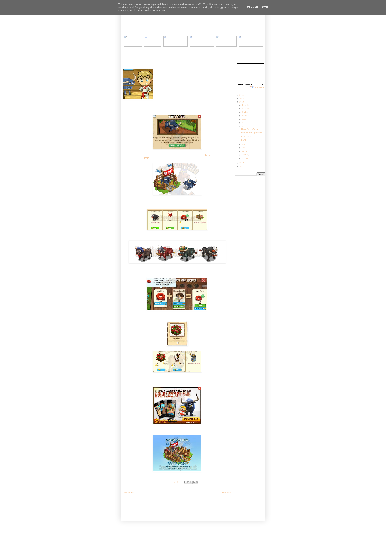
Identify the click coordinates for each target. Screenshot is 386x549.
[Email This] (185, 482)
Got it (264, 7)
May (243, 144)
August (245, 119)
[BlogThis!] (188, 482)
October (245, 112)
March (244, 151)
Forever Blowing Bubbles (251, 133)
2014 (241, 98)
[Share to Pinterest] (196, 482)
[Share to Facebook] (193, 482)
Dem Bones (246, 136)
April (244, 148)
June (244, 126)
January (245, 158)
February (245, 155)
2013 (241, 102)
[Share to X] (191, 482)
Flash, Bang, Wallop (249, 129)
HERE (145, 158)
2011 (241, 166)
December (246, 105)
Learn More (251, 7)
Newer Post (129, 492)
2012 (241, 163)
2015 (241, 95)
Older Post (226, 492)
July (243, 123)
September (246, 116)
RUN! (243, 140)
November (246, 109)
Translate (259, 87)
